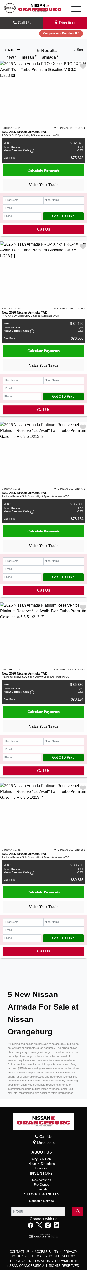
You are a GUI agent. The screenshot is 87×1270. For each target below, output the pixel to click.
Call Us (43, 229)
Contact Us (20, 1251)
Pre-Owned (41, 1184)
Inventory (41, 1173)
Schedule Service (41, 1201)
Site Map (37, 1256)
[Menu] (76, 9)
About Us (41, 1152)
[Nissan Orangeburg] (40, 8)
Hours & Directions (42, 1164)
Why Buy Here (41, 1159)
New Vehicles (41, 1180)
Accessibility (47, 1251)
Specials (42, 1189)
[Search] (77, 1211)
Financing (41, 1168)
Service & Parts (41, 1194)
